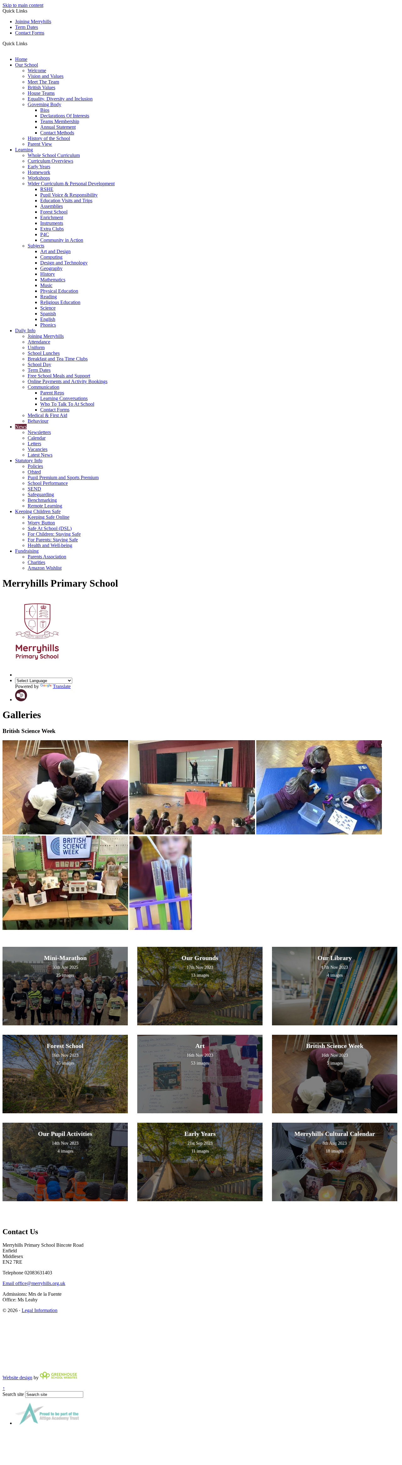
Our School (26, 65)
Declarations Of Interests (64, 115)
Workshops (39, 178)
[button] (30, 43)
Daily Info (25, 330)
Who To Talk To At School (67, 404)
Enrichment (51, 217)
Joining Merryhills (33, 21)
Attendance (39, 342)
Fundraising (27, 551)
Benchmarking (42, 500)
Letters (34, 443)
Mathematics (52, 279)
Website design (17, 1377)
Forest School (54, 211)
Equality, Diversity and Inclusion (60, 98)
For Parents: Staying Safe (53, 539)
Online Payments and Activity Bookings (67, 381)
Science (48, 308)
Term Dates (26, 27)
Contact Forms (29, 32)
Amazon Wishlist (45, 568)
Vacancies (37, 449)
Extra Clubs (52, 228)
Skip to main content (23, 5)
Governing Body (44, 104)
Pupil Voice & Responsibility (69, 195)
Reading (48, 296)
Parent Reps (52, 392)
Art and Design (55, 251)
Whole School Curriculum (54, 155)
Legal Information (39, 1310)
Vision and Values (45, 76)
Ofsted (34, 472)
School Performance (48, 483)
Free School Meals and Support (59, 375)
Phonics (48, 325)
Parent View (40, 144)
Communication (43, 387)
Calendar (37, 438)
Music (46, 285)
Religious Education (60, 302)
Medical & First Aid (47, 415)
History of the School (49, 138)
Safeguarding (41, 494)
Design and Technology (64, 262)
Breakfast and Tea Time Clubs (58, 358)
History (47, 274)
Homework (39, 172)
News (21, 426)
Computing (51, 257)
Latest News (40, 455)
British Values (41, 87)
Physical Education (59, 291)
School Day (39, 364)
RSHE (46, 189)
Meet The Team (43, 81)
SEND (34, 488)
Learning (24, 149)
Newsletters (39, 432)
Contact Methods (57, 132)
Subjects (36, 245)
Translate (62, 686)
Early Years (39, 166)
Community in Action (61, 240)
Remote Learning (45, 505)
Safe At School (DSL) (50, 528)
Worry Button (41, 522)
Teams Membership (59, 121)
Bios (44, 110)
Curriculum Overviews (50, 161)
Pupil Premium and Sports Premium (63, 477)
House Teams (41, 93)
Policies (35, 466)
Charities (36, 562)
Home (21, 59)
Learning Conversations (64, 398)
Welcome (37, 70)
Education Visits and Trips (66, 200)
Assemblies (51, 206)
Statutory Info (28, 460)
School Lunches (44, 353)
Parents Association (47, 556)
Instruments (51, 223)
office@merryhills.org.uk (34, 1283)
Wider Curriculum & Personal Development (71, 183)
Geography (51, 268)
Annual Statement (58, 127)
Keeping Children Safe (38, 511)
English (47, 319)
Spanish (48, 313)
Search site (13, 1394)
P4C (44, 234)
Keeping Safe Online (48, 517)
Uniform (36, 347)
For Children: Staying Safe (54, 534)
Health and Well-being (50, 545)
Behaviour (38, 421)
